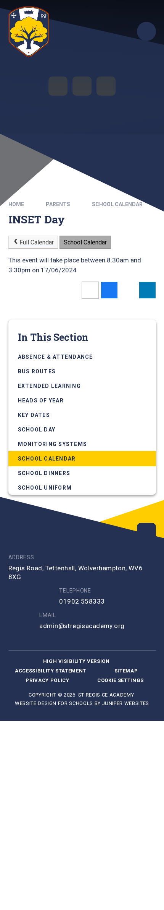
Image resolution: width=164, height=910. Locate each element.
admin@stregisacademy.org (81, 626)
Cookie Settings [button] (120, 680)
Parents (58, 204)
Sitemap (126, 671)
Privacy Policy (47, 680)
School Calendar (117, 204)
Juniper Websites (125, 703)
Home (16, 204)
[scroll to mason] (146, 532)
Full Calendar (36, 242)
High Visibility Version (76, 661)
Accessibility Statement (50, 671)
